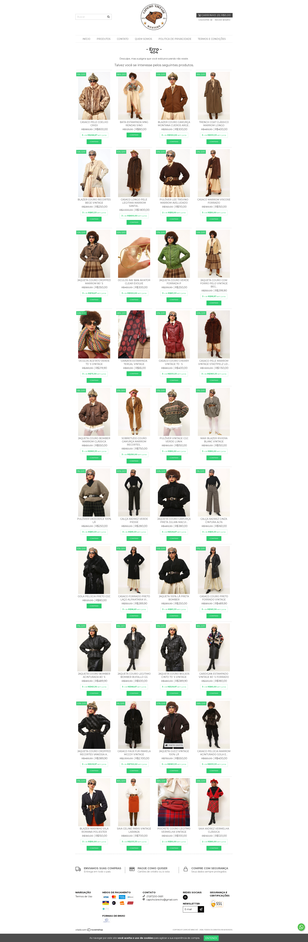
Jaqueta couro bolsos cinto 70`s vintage (173, 675)
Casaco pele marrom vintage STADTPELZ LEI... (213, 362)
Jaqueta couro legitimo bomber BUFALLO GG (134, 675)
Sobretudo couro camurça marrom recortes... (134, 441)
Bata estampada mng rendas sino (134, 124)
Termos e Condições (212, 39)
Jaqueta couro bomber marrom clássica (94, 440)
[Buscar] (108, 17)
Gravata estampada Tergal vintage (134, 362)
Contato (122, 39)
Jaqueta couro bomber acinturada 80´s (94, 675)
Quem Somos (143, 39)
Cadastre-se (205, 20)
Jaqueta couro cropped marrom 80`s (94, 282)
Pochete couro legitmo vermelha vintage (173, 830)
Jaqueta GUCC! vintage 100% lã (174, 753)
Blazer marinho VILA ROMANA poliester (94, 830)
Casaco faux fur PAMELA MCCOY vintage (134, 753)
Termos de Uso (83, 896)
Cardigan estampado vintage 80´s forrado (214, 675)
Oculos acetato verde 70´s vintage (94, 362)
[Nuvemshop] (89, 931)
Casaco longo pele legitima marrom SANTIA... (134, 202)
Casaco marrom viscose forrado (213, 201)
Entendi (211, 938)
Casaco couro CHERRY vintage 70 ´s (174, 362)
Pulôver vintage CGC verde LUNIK (174, 440)
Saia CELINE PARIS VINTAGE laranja (134, 830)
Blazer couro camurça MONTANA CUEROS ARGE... (174, 124)
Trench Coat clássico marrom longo (214, 124)
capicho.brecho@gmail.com (162, 899)
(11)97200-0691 (154, 896)
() (216, 15)
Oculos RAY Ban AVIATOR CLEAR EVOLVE (134, 282)
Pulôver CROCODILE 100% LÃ (94, 520)
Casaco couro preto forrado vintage (214, 598)
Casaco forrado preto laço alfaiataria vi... (134, 598)
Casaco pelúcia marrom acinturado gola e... (214, 753)
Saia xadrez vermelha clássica (214, 830)
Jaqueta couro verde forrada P (174, 282)
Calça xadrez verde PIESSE (134, 520)
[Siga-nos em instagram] (185, 897)
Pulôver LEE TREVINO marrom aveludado (174, 201)
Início (86, 39)
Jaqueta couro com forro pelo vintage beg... (214, 283)
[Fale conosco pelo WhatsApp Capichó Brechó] (301, 927)
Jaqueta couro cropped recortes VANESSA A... (94, 753)
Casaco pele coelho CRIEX (94, 124)
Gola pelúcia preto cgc (94, 596)
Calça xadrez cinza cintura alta (214, 520)
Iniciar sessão (222, 20)
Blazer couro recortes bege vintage (94, 201)
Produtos (104, 39)
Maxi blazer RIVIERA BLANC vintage (213, 440)
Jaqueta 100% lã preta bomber (174, 598)
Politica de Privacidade (174, 39)
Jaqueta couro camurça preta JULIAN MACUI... (174, 520)
